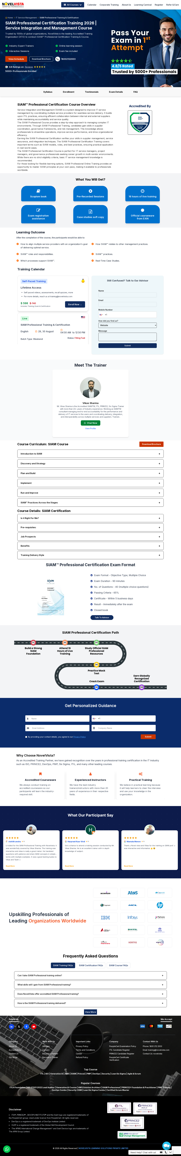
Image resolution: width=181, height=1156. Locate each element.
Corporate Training (109, 4)
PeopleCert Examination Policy (122, 1046)
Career (79, 1054)
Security (106, 1074)
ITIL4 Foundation (17, 1087)
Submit (127, 345)
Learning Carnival (143, 4)
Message (102, 331)
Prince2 (81, 1074)
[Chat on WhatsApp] (7, 1149)
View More (90, 1012)
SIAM (73, 1074)
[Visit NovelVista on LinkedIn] (11, 1026)
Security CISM (75, 1090)
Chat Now (92, 423)
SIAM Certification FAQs (91, 965)
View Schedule (16, 59)
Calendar (91, 4)
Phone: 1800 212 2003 (152, 1046)
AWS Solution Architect (89, 1087)
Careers (45, 1050)
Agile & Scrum (134, 1074)
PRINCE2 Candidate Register (121, 1054)
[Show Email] (161, 1152)
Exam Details (116, 92)
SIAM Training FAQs (63, 965)
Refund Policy (82, 1057)
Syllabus (47, 92)
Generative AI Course (66, 1087)
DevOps (96, 1074)
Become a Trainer (50, 1057)
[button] (100, 315)
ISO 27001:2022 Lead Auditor (41, 1087)
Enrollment (68, 92)
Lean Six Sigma (118, 1074)
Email (100, 300)
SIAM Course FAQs (118, 965)
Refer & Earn (172, 4)
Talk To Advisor (102, 617)
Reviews (29, 67)
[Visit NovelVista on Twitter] (19, 1026)
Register (159, 4)
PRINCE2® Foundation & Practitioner (139, 1087)
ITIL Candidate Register (119, 1050)
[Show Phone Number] (165, 1152)
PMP (89, 1074)
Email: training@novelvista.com (156, 1050)
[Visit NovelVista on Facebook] (26, 1026)
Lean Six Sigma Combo (94, 1090)
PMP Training (164, 1087)
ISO (47, 1074)
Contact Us (13, 1054)
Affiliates (46, 1046)
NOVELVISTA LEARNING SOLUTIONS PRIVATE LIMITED (103, 1148)
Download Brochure (41, 59)
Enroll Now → (75, 304)
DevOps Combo (59, 1090)
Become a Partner (50, 1054)
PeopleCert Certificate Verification (119, 1058)
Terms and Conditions (85, 1050)
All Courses (72, 4)
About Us (126, 4)
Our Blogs (13, 1057)
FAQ (135, 92)
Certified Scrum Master (118, 1090)
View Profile (90, 428)
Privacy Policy (79, 737)
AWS (67, 1074)
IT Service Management (26, 18)
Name (101, 291)
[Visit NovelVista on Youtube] (33, 1026)
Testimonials (91, 92)
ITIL (42, 1074)
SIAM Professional (111, 1087)
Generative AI (56, 1074)
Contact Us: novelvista (152, 1054)
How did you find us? (108, 321)
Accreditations (15, 1050)
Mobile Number (105, 310)
